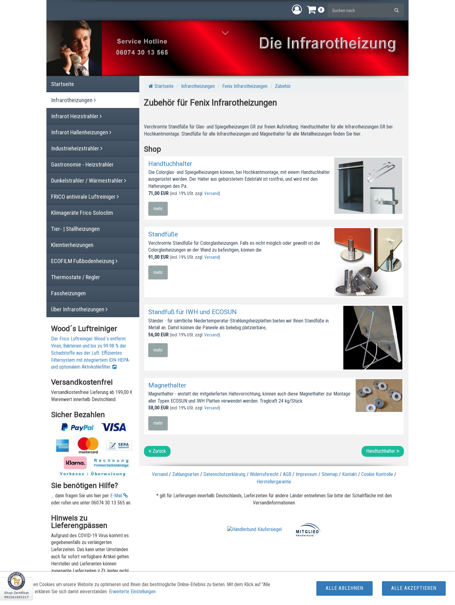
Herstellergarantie (274, 482)
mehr (158, 208)
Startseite (163, 86)
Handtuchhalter (170, 163)
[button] (297, 9)
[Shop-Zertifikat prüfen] (16, 588)
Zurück (158, 451)
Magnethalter (167, 385)
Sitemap (330, 474)
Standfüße (163, 234)
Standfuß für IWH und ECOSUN (192, 312)
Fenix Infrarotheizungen (244, 86)
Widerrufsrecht (264, 474)
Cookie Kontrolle (377, 474)
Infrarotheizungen (198, 86)
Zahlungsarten (185, 474)
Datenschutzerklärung (224, 474)
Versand (211, 193)
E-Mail (116, 496)
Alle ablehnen (344, 588)
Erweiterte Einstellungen (132, 591)
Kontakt (349, 474)
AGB (287, 474)
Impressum (306, 474)
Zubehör (283, 86)
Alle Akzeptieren (413, 588)
